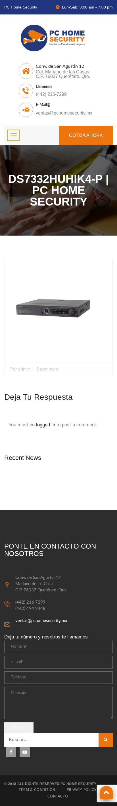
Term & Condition (37, 790)
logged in (45, 425)
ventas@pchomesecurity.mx (41, 621)
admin (24, 369)
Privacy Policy (82, 790)
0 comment (47, 369)
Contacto (57, 796)
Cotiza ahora (86, 135)
